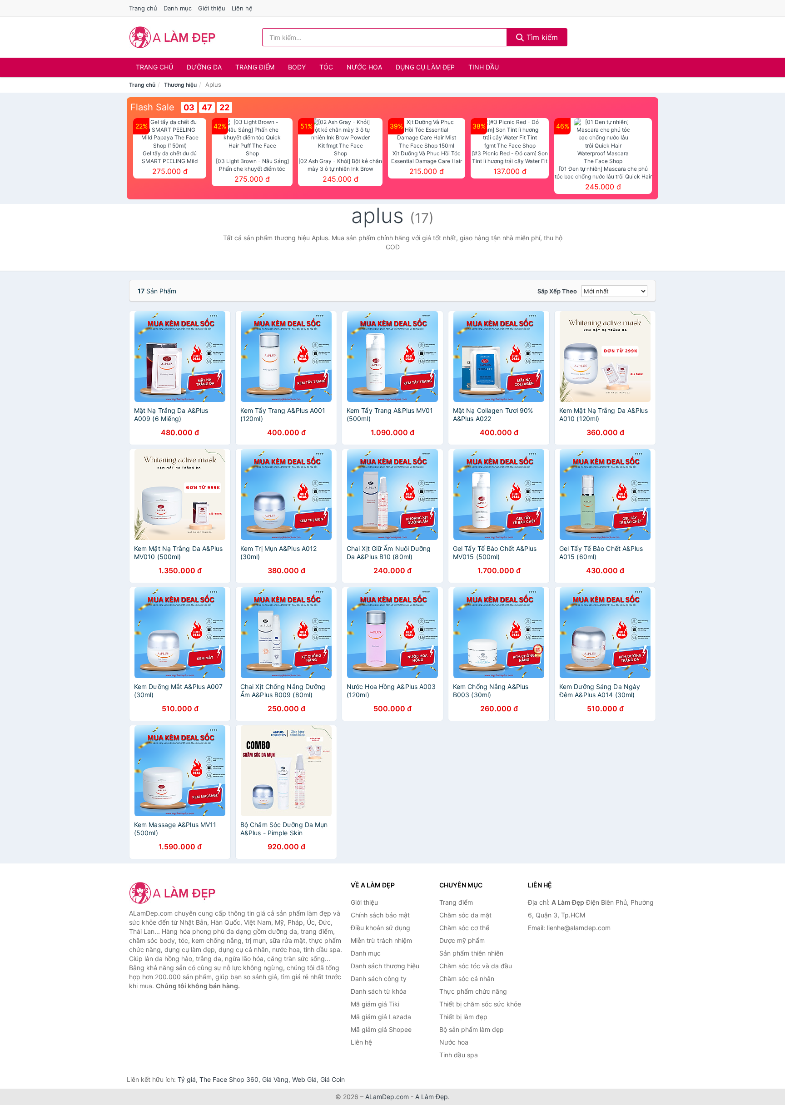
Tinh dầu (483, 67)
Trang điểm (254, 67)
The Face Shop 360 (228, 1079)
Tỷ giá (187, 1079)
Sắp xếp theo (557, 291)
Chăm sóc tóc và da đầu (475, 966)
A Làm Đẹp (431, 1096)
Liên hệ (242, 8)
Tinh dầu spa (458, 1055)
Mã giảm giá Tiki (375, 1004)
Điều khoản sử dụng (380, 928)
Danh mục (178, 8)
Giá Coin (332, 1079)
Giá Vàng (275, 1079)
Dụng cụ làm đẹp (425, 67)
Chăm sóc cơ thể (464, 928)
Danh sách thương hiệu (385, 966)
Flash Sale (152, 107)
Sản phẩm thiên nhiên (471, 953)
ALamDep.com (387, 1096)
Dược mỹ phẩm (462, 940)
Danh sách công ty (379, 978)
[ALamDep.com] (172, 37)
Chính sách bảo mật (380, 915)
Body (297, 67)
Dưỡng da (204, 67)
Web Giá (304, 1079)
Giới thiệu (211, 8)
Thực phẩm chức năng (473, 991)
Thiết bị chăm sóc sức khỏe (480, 1004)
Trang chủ (143, 8)
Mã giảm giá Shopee (381, 1029)
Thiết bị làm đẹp (463, 1017)
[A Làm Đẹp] (174, 893)
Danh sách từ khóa (379, 991)
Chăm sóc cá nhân (466, 978)
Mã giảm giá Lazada (381, 1017)
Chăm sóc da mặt (465, 915)
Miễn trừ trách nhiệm (381, 940)
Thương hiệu (180, 84)
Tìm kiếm (541, 37)
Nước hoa (364, 67)
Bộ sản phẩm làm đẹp (471, 1029)
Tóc (326, 67)
